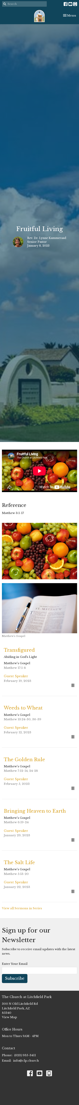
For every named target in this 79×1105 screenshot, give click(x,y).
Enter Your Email (14, 964)
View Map (9, 1017)
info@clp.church (26, 1060)
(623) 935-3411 (25, 1055)
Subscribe (14, 978)
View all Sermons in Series (22, 908)
